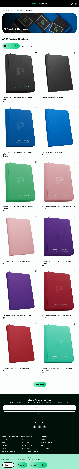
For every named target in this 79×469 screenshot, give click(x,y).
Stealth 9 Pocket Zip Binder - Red (16, 368)
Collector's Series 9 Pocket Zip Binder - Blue (18, 153)
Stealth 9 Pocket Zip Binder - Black (55, 98)
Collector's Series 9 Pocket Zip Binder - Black (18, 98)
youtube (44, 426)
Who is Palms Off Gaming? (29, 451)
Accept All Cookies (37, 465)
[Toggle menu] (4, 3)
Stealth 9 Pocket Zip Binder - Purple (17, 316)
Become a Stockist (27, 445)
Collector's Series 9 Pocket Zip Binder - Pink (59, 207)
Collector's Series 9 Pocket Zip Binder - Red (58, 316)
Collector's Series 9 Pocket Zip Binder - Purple (57, 262)
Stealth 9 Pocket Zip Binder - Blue (55, 152)
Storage (4, 448)
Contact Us (44, 439)
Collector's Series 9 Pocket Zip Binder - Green (18, 208)
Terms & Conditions (46, 445)
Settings (8, 465)
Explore (4, 439)
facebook (34, 426)
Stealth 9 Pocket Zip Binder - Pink (16, 261)
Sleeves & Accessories (8, 451)
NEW (3, 442)
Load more (39, 385)
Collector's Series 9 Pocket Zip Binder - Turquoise (57, 369)
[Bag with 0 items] (76, 3)
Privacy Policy (45, 448)
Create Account (26, 442)
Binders (4, 445)
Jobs (22, 439)
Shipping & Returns (47, 442)
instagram (39, 426)
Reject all (21, 465)
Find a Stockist (25, 448)
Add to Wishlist (35, 53)
